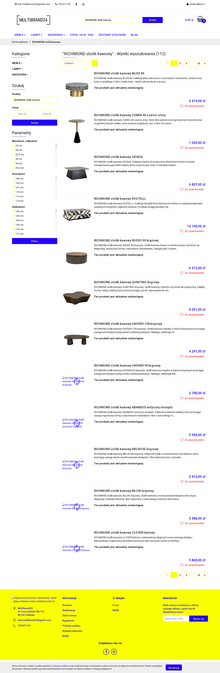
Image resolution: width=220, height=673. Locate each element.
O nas (116, 605)
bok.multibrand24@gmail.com (34, 620)
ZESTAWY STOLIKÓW (112, 34)
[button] (69, 598)
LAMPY (36, 34)
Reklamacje (68, 610)
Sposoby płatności (72, 631)
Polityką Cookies (60, 666)
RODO (65, 636)
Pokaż (34, 241)
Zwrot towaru (69, 615)
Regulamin (68, 620)
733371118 (24, 625)
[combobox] (80, 63)
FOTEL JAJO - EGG (82, 34)
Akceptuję (173, 667)
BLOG (134, 34)
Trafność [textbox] (68, 63)
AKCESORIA (55, 34)
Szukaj (34, 122)
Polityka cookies (71, 625)
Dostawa (67, 605)
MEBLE (19, 34)
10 (198, 63)
